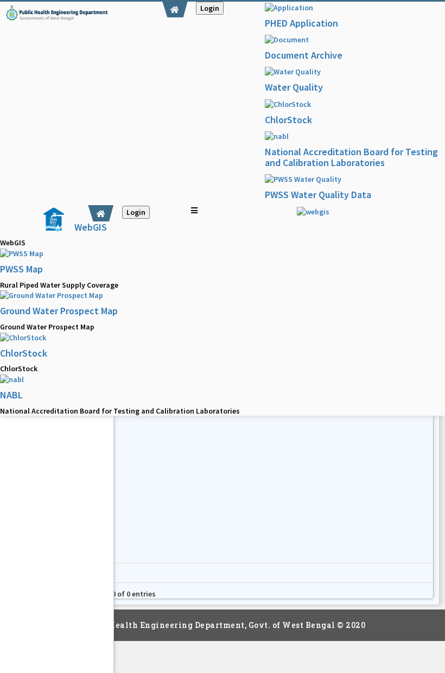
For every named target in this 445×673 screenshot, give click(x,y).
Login (209, 8)
